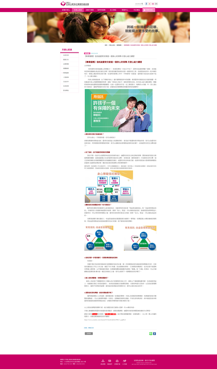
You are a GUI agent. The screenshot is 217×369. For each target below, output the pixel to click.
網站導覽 (103, 364)
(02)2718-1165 (68, 364)
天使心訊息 (112, 45)
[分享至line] (150, 333)
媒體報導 (66, 68)
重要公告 (66, 59)
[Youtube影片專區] (149, 4)
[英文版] (156, 4)
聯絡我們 (109, 364)
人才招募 (124, 364)
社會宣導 (66, 86)
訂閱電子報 (117, 364)
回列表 (89, 333)
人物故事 (66, 77)
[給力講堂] (153, 4)
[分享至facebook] (154, 333)
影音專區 (66, 90)
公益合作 (66, 81)
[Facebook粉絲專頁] (146, 4)
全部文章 (66, 55)
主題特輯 (66, 64)
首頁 (106, 45)
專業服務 (119, 45)
